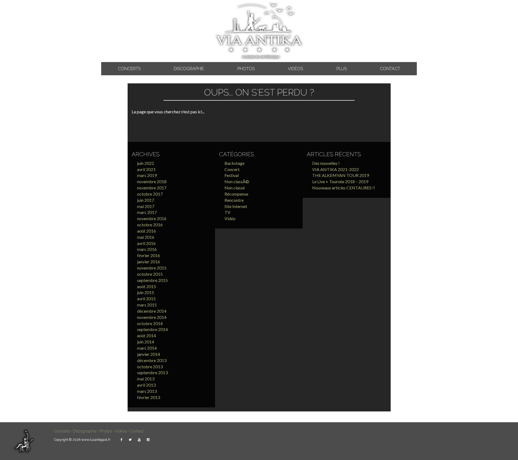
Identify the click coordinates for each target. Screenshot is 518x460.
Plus (341, 68)
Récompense (236, 193)
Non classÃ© (236, 181)
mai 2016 (145, 237)
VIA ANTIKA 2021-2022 (335, 169)
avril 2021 (146, 169)
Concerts (129, 68)
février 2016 (148, 255)
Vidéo (230, 218)
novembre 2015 (151, 267)
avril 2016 (146, 243)
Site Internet (235, 206)
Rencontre (234, 200)
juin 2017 (145, 200)
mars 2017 (147, 212)
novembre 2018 (151, 181)
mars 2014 (147, 347)
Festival (231, 175)
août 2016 (146, 230)
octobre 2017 (150, 193)
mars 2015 (147, 304)
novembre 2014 (151, 317)
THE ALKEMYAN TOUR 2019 (340, 175)
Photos (246, 68)
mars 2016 (147, 249)
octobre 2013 (150, 366)
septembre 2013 (152, 372)
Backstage (234, 163)
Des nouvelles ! (326, 163)
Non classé (234, 187)
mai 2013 (145, 378)
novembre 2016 (151, 218)
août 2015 (146, 286)
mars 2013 (147, 391)
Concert (232, 169)
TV (227, 212)
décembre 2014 (151, 311)
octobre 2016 (150, 224)
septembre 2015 (152, 280)
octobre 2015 (150, 274)
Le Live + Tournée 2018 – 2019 (340, 181)
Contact (390, 68)
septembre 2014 (152, 329)
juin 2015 (145, 292)
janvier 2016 (148, 261)
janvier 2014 (148, 354)
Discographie (189, 68)
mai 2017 (145, 206)
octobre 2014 (150, 323)
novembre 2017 (151, 187)
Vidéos (295, 68)
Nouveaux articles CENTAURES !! (343, 187)
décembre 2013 (151, 360)
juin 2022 (145, 163)
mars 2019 (147, 175)
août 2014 (146, 335)
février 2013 (148, 397)
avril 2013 (146, 384)
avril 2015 (146, 298)
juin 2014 (145, 341)
